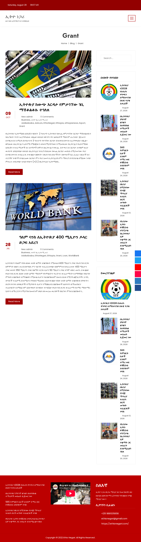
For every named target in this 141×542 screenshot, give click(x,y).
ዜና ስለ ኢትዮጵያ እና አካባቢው (17, 20)
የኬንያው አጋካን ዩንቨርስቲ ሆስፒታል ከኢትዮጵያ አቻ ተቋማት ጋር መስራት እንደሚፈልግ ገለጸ (125, 235)
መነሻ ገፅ (34, 119)
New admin (27, 116)
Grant (22, 126)
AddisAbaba (27, 123)
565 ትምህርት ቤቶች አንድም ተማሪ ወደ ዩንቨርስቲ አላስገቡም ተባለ (124, 158)
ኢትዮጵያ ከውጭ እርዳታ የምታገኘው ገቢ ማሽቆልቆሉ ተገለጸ (51, 107)
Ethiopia (60, 123)
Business (25, 119)
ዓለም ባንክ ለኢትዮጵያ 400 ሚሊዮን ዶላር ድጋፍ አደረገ (53, 239)
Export (82, 123)
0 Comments (47, 116)
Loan (65, 255)
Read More (14, 172)
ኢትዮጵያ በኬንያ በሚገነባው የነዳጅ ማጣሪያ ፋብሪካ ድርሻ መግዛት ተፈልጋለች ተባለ (125, 195)
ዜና (46, 119)
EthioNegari (49, 123)
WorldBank (73, 255)
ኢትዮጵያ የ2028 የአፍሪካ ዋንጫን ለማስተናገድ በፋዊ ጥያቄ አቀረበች (125, 94)
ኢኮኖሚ (41, 119)
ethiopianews (71, 123)
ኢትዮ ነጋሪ (15, 16)
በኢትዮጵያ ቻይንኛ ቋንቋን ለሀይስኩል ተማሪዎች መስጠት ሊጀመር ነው (125, 125)
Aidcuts (39, 123)
